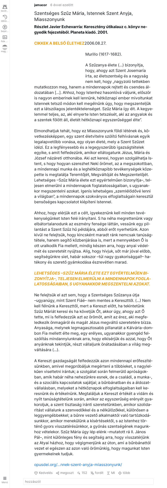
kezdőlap (5, 10)
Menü (5, 482)
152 (84, 473)
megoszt (67, 473)
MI (113, 473)
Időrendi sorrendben (5, 21)
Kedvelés (45, 473)
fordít (99, 473)
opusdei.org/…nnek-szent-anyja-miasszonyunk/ (78, 464)
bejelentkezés (5, 31)
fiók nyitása (5, 41)
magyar (5, 51)
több (126, 473)
